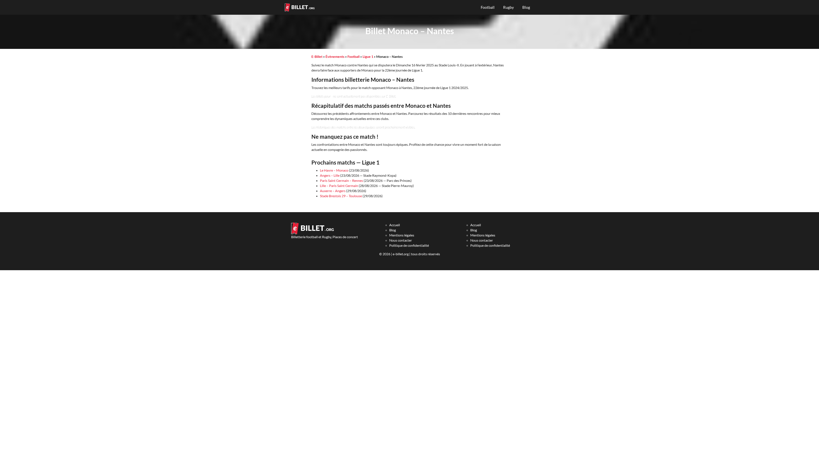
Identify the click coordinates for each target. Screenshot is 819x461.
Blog (526, 7)
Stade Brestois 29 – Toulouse (341, 196)
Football (488, 7)
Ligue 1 (368, 56)
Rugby (508, 7)
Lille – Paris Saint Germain (339, 186)
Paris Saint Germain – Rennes (341, 180)
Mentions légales (401, 235)
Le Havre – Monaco (334, 170)
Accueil (394, 225)
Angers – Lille (330, 175)
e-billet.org (401, 254)
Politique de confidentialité (409, 245)
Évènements (334, 56)
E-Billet (316, 56)
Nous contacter (400, 240)
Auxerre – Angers (333, 191)
